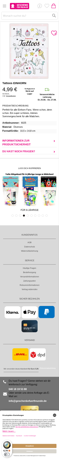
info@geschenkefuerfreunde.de (28, 401)
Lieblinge (46, 6)
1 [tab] (12, 215)
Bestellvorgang (29, 272)
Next (50, 196)
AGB (29, 242)
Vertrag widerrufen (29, 289)
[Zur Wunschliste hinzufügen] (54, 33)
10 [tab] (46, 215)
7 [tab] (35, 215)
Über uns (39, 6)
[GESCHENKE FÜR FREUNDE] (19, 6)
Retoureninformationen (29, 285)
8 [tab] (39, 215)
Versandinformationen (29, 277)
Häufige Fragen (29, 268)
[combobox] (29, 16)
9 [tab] (43, 215)
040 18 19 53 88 (18, 389)
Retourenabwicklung (48, 368)
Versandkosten (11, 96)
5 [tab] (28, 215)
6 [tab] (31, 215)
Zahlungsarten (29, 281)
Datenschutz (29, 247)
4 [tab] (24, 215)
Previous (8, 196)
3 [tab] (20, 215)
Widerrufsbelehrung (29, 251)
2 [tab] (16, 215)
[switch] (7, 454)
